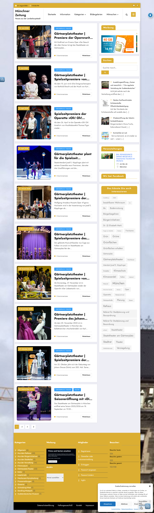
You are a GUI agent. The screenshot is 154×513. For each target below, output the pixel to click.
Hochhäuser (130, 260)
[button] (150, 486)
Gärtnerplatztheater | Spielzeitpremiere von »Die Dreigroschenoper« (72, 77)
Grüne (116, 236)
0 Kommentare (62, 56)
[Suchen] (126, 14)
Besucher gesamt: (116, 463)
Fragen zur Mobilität (108, 231)
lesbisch (131, 277)
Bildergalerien (96, 14)
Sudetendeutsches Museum (28, 493)
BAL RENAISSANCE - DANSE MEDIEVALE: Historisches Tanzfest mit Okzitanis (125, 157)
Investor (106, 270)
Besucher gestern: (116, 456)
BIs (104, 208)
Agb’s (83, 480)
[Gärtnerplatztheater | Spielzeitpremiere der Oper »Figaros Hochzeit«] (34, 202)
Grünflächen (110, 242)
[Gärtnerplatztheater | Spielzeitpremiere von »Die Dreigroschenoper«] (34, 82)
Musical (105, 284)
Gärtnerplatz (108, 253)
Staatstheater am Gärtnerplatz (118, 335)
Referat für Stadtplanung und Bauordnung (115, 322)
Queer (131, 300)
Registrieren (85, 451)
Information (65, 14)
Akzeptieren (108, 504)
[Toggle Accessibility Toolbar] (150, 15)
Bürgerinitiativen (111, 219)
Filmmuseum (23, 465)
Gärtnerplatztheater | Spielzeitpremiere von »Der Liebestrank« (70, 276)
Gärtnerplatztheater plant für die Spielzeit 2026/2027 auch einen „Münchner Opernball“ (72, 156)
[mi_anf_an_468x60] (125, 37)
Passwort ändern (87, 475)
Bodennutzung (116, 208)
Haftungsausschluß (65, 505)
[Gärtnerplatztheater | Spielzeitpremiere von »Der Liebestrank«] (34, 283)
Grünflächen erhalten (113, 248)
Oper (127, 289)
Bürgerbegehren (111, 213)
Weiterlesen (86, 55)
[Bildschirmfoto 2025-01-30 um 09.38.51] (61, 456)
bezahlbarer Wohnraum (114, 202)
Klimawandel (109, 276)
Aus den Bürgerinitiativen (27, 456)
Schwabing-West (24, 487)
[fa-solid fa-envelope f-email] (134, 5)
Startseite (52, 14)
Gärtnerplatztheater (113, 259)
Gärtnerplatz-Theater (63, 28)
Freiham (119, 231)
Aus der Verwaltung (25, 462)
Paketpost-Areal (119, 295)
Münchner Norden (107, 289)
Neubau (118, 289)
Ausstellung (106, 198)
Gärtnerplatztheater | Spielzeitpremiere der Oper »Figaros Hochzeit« (72, 196)
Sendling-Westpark (25, 490)
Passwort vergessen (88, 469)
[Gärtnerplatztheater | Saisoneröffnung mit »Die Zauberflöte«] (34, 403)
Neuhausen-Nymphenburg (28, 478)
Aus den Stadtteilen (25, 459)
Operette (107, 294)
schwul (105, 330)
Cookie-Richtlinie (115, 509)
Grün (105, 236)
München (118, 283)
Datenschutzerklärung (127, 509)
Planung (121, 300)
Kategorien (79, 14)
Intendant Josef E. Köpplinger (114, 265)
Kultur (77, 390)
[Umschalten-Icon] (133, 14)
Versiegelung (123, 348)
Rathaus (107, 306)
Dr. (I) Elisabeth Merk (112, 225)
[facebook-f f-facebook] (137, 5)
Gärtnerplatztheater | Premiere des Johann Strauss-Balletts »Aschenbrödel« (69, 316)
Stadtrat (107, 342)
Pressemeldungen (24, 481)
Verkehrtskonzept (107, 348)
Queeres (21, 484)
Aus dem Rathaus (24, 453)
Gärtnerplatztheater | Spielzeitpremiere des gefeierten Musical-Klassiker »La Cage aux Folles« (71, 236)
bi (129, 203)
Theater (119, 342)
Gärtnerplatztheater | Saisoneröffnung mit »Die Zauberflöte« (72, 397)
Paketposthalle (108, 300)
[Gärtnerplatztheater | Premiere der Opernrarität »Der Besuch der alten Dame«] (34, 42)
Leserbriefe (22, 475)
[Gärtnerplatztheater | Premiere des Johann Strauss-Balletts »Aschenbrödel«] (34, 323)
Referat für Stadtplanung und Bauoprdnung (116, 313)
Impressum (136, 509)
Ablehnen (124, 504)
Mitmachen (111, 14)
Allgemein (22, 450)
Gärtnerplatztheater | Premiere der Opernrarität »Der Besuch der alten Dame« (73, 36)
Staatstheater (117, 329)
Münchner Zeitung (22, 13)
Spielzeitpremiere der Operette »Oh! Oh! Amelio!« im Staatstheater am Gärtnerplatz (73, 116)
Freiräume (130, 230)
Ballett (114, 198)
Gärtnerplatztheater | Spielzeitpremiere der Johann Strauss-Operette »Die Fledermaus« (72, 358)
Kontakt (79, 505)
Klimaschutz (120, 270)
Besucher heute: (115, 450)
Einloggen (85, 464)
